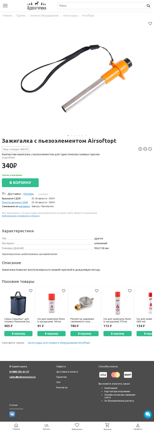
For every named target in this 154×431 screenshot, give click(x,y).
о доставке (43, 194)
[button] (68, 135)
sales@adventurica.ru (22, 377)
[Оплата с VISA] (103, 378)
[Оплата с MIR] (127, 378)
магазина (24, 206)
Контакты (62, 387)
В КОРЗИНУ (20, 183)
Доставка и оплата (67, 371)
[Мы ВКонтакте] (12, 416)
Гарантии (61, 377)
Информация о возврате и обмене (21, 215)
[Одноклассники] (145, 149)
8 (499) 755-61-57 (19, 371)
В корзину (18, 333)
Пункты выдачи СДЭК (15, 202)
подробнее (8, 157)
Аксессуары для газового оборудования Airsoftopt (59, 342)
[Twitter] (150, 149)
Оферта (61, 366)
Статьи (13, 405)
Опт (58, 382)
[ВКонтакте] (140, 149)
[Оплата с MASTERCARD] (115, 378)
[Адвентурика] (37, 5)
